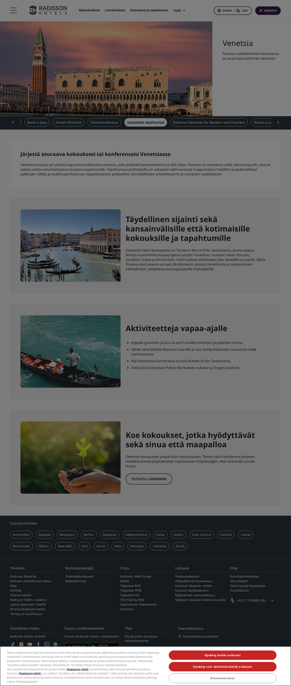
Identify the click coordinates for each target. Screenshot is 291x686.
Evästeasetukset (222, 678)
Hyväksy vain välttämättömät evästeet (222, 667)
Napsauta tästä (77, 669)
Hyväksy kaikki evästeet (223, 655)
